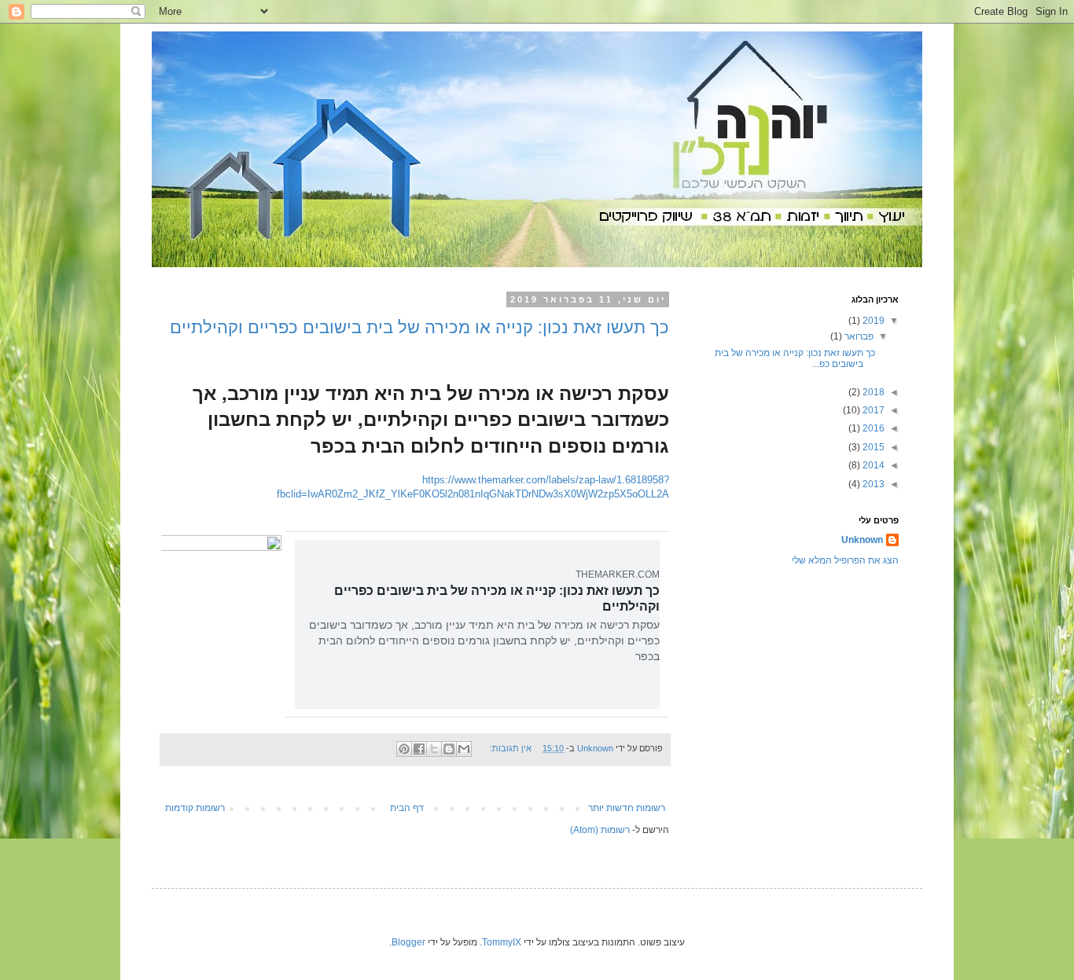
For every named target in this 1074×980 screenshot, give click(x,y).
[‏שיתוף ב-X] (434, 749)
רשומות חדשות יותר (626, 807)
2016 (872, 428)
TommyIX (501, 942)
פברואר (858, 336)
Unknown (862, 539)
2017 (872, 410)
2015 (872, 447)
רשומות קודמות (195, 807)
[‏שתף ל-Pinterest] (404, 749)
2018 (872, 392)
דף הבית (407, 807)
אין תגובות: (509, 748)
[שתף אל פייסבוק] (419, 749)
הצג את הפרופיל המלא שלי (845, 560)
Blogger (408, 942)
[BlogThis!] (449, 749)
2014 (872, 465)
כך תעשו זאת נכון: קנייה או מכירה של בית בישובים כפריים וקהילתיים (419, 327)
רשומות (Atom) (600, 829)
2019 (872, 320)
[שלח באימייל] (464, 749)
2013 (872, 484)
